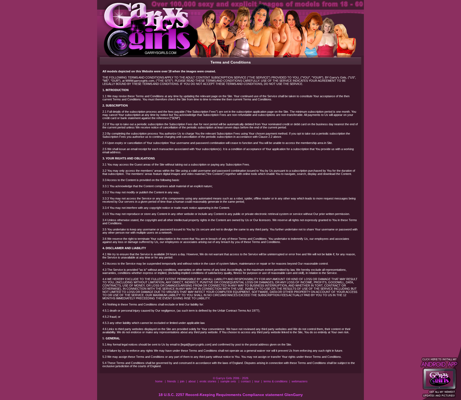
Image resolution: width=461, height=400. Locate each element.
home (158, 381)
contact (246, 381)
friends (171, 381)
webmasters (300, 381)
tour (257, 381)
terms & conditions (276, 381)
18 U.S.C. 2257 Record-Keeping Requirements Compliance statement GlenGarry (230, 395)
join (182, 381)
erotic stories (208, 381)
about (192, 381)
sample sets (228, 381)
